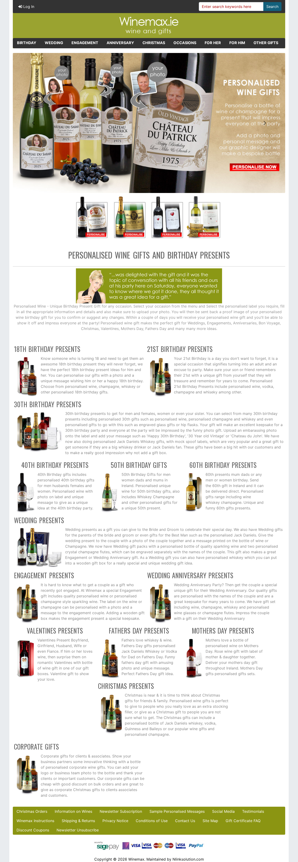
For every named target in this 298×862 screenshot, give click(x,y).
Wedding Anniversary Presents (190, 575)
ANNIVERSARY (120, 42)
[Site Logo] (149, 25)
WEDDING (54, 42)
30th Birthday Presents (47, 404)
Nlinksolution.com (188, 859)
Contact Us (185, 820)
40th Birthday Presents (55, 465)
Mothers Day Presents (223, 630)
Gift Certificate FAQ (243, 820)
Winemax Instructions (35, 820)
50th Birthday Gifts (139, 465)
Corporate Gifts (36, 746)
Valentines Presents (55, 630)
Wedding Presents (39, 520)
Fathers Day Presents (139, 630)
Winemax (136, 859)
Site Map (210, 820)
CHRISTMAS (153, 42)
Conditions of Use (152, 820)
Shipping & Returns (78, 820)
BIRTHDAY (26, 42)
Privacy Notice (115, 820)
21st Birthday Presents (180, 349)
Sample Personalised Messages (177, 811)
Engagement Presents (44, 575)
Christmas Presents (126, 686)
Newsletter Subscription (121, 811)
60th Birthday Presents (223, 465)
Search (272, 6)
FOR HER (213, 42)
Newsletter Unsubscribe (78, 830)
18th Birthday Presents (47, 349)
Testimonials (253, 811)
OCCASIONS (184, 42)
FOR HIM (237, 42)
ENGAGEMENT (84, 42)
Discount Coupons (33, 830)
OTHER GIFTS (266, 42)
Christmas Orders (32, 811)
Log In (28, 6)
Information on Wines (73, 811)
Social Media (223, 811)
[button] (33, 123)
